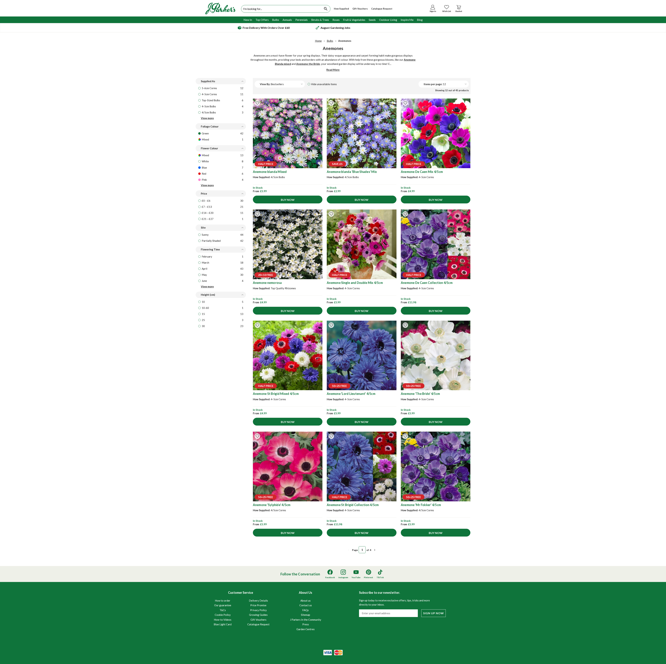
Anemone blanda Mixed (270, 172)
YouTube (356, 577)
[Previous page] (348, 550)
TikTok (380, 577)
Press (305, 624)
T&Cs (223, 610)
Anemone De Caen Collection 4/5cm (426, 283)
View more (207, 118)
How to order (222, 600)
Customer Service (242, 608)
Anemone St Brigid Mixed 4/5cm (276, 394)
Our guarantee (222, 605)
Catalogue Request (381, 9)
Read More (333, 69)
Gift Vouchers (360, 9)
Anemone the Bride (308, 63)
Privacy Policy (258, 610)
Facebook (330, 577)
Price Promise (258, 605)
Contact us (305, 605)
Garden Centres (305, 629)
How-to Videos (222, 619)
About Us (305, 611)
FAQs (305, 610)
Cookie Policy (223, 614)
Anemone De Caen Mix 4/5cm (422, 172)
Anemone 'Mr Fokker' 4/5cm (421, 505)
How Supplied (341, 9)
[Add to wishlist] (257, 103)
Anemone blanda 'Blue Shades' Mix (352, 172)
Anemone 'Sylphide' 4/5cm (272, 505)
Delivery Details (258, 600)
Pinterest (368, 577)
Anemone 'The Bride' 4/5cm (420, 394)
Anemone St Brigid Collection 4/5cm (353, 505)
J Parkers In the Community (305, 619)
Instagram (343, 577)
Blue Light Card (223, 624)
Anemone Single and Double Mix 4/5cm (355, 283)
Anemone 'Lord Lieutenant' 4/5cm (351, 394)
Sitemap (305, 614)
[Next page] (375, 550)
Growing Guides (258, 614)
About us (305, 600)
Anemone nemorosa (267, 283)
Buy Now (287, 199)
